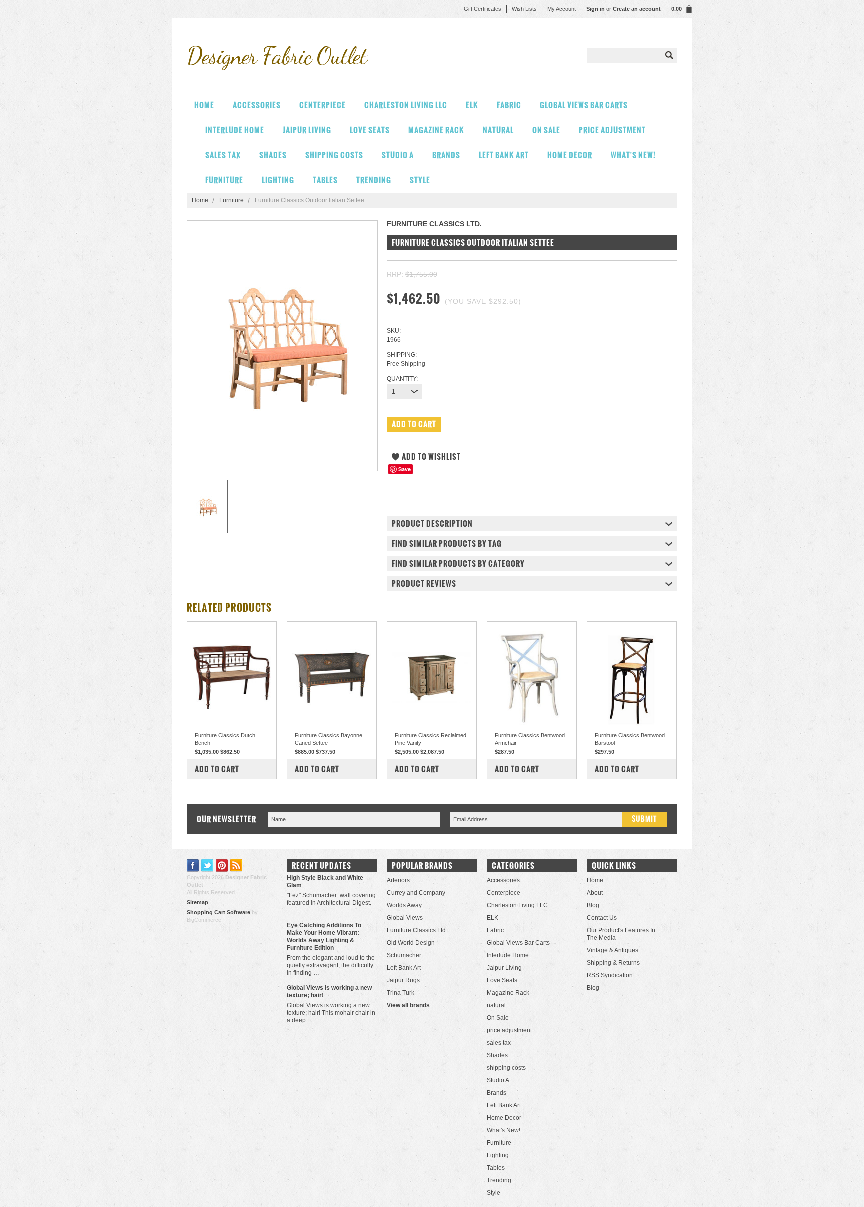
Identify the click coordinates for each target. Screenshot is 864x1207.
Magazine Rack (436, 130)
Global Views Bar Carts (584, 105)
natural (498, 130)
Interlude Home (235, 130)
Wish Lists (524, 9)
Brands (446, 155)
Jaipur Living (307, 130)
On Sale (546, 130)
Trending (374, 180)
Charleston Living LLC (406, 105)
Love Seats (370, 130)
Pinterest (222, 865)
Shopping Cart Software (218, 912)
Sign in (595, 9)
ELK (472, 105)
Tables (325, 180)
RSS (236, 865)
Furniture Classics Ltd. (417, 930)
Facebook (193, 865)
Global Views (405, 917)
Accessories (257, 105)
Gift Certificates (483, 9)
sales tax (223, 155)
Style (420, 180)
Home (200, 200)
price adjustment (612, 130)
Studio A (398, 155)
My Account (562, 9)
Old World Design (411, 942)
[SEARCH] (669, 55)
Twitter (208, 865)
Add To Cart (217, 769)
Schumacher (404, 955)
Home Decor (570, 155)
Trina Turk (400, 992)
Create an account (637, 9)
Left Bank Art (504, 155)
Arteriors (398, 880)
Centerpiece (323, 105)
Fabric (509, 105)
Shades (273, 155)
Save (404, 469)
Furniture (225, 180)
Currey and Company (416, 892)
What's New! (633, 155)
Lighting (278, 180)
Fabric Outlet (277, 55)
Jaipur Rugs (403, 980)
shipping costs (335, 155)
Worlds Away (404, 905)
